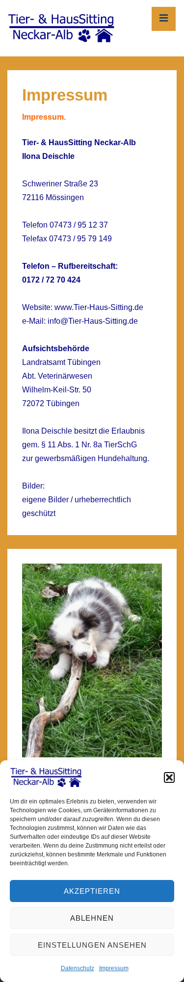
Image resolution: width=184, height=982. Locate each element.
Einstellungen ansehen (92, 945)
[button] (169, 777)
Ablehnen (92, 918)
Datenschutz (77, 968)
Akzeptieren (92, 891)
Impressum (114, 968)
